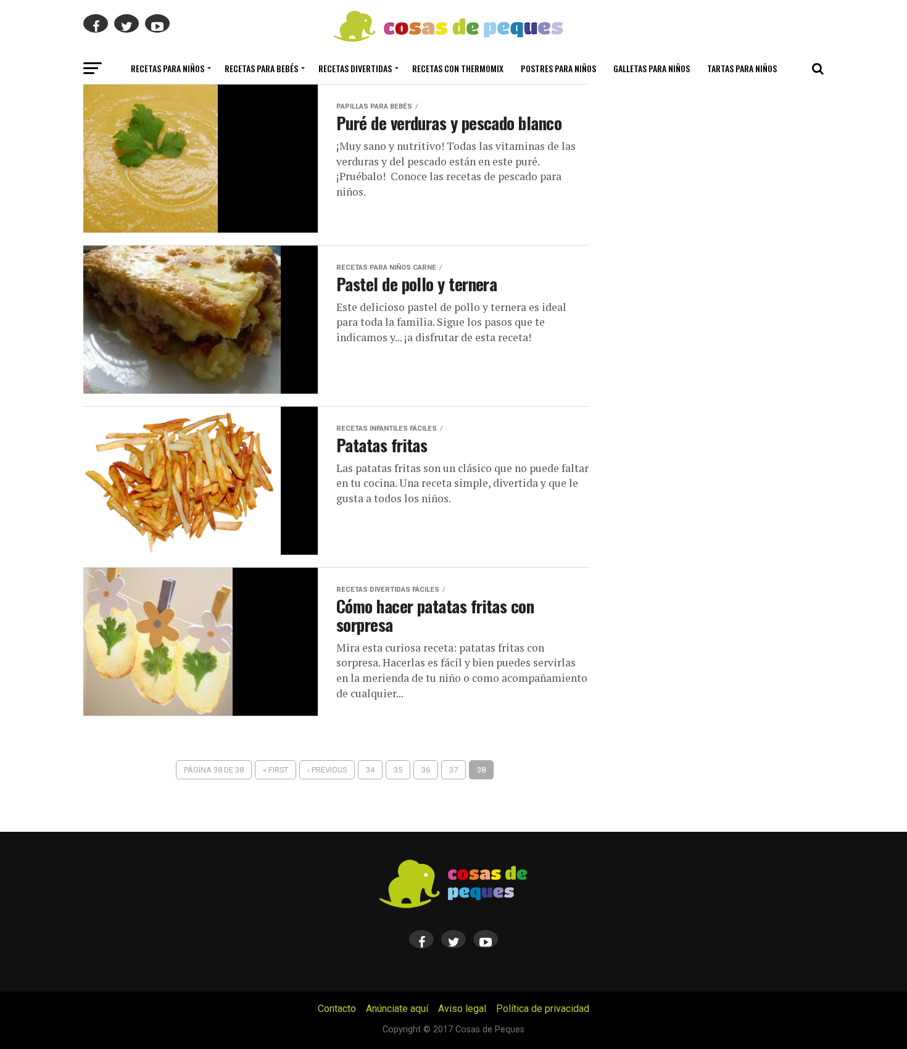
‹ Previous (327, 769)
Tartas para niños (742, 68)
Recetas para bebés (261, 68)
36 (425, 769)
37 (453, 769)
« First (275, 769)
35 (398, 769)
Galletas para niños (651, 68)
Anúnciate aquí (397, 1008)
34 (370, 769)
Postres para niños (558, 68)
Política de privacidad (542, 1008)
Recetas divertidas (355, 68)
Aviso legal (462, 1008)
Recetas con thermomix (457, 68)
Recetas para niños (167, 68)
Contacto (337, 1008)
